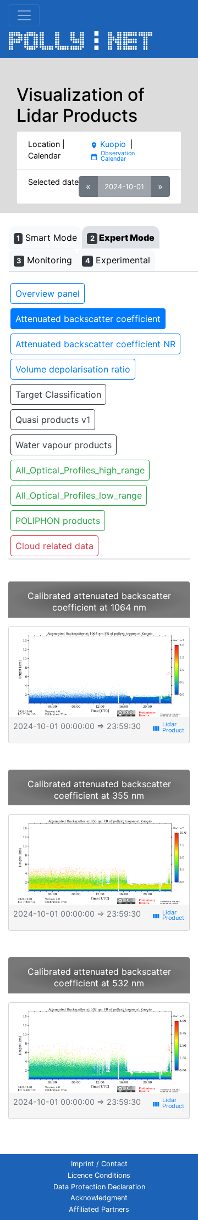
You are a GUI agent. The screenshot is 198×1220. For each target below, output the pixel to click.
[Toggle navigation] (24, 15)
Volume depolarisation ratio (72, 369)
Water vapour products (63, 444)
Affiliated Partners (99, 1209)
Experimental (117, 260)
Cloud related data (54, 545)
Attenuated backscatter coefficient (88, 318)
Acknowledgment (99, 1198)
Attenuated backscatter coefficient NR (95, 343)
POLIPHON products (57, 520)
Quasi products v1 (52, 419)
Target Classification (58, 394)
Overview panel (47, 293)
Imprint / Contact (99, 1164)
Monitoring (44, 260)
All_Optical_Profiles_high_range (80, 470)
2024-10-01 (124, 186)
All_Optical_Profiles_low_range (78, 495)
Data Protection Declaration (99, 1187)
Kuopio (108, 144)
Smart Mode (46, 237)
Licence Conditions (99, 1175)
